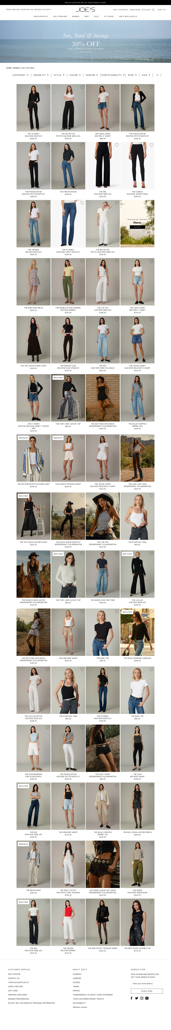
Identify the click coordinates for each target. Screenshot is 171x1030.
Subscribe (134, 9)
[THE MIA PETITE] (68, 107)
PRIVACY (76, 991)
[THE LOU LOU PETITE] (34, 690)
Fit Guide (109, 16)
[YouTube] (146, 998)
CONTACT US (13, 978)
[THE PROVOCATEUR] (137, 107)
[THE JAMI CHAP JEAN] (137, 458)
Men (87, 16)
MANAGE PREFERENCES (18, 999)
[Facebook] (131, 998)
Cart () (161, 10)
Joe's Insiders (120, 9)
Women (75, 16)
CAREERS (77, 978)
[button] (20, 75)
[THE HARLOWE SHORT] (68, 632)
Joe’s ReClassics (128, 16)
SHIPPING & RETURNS (17, 995)
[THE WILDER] (68, 922)
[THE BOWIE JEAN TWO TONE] (103, 574)
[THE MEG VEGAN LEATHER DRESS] (137, 806)
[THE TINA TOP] (103, 516)
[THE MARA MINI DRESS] (34, 281)
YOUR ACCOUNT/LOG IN (18, 982)
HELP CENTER (14, 974)
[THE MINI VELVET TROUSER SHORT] (103, 922)
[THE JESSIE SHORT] (137, 339)
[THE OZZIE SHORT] (103, 107)
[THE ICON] (137, 748)
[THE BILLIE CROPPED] (137, 397)
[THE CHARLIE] (137, 165)
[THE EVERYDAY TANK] (137, 516)
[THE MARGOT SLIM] (68, 339)
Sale (96, 16)
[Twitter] (136, 998)
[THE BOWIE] (137, 864)
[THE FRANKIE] (34, 223)
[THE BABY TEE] (103, 632)
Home (9, 68)
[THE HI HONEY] (34, 107)
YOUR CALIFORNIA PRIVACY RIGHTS (88, 999)
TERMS (76, 987)
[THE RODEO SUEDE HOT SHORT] (103, 864)
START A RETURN (15, 987)
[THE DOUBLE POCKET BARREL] (68, 281)
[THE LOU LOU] (103, 281)
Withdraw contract (80, 1007)
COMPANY (77, 974)
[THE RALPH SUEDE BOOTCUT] (68, 516)
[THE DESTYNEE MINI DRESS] (103, 397)
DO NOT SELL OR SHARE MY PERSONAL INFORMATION (31, 1003)
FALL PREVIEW (60, 16)
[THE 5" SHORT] (34, 397)
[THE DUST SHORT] (103, 748)
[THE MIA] (103, 165)
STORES (76, 982)
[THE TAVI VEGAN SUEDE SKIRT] (34, 339)
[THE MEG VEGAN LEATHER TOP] (137, 922)
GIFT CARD (13, 991)
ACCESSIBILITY (79, 1003)
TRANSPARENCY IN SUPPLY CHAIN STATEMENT (93, 995)
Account (146, 9)
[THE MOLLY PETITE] (68, 864)
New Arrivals (41, 16)
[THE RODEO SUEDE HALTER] (34, 574)
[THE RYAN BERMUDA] (34, 748)
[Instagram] (141, 998)
